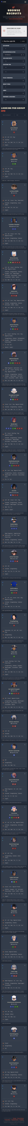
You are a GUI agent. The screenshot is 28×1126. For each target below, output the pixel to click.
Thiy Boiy (14, 1092)
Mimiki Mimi (14, 424)
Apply (23, 41)
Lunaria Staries (14, 942)
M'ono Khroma (14, 258)
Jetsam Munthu (14, 325)
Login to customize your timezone (15, 18)
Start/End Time (13, 64)
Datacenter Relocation (9, 52)
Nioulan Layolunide (14, 751)
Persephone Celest (14, 395)
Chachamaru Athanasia (14, 1002)
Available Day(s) (13, 58)
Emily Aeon (14, 911)
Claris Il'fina (14, 159)
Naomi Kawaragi (14, 844)
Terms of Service (20, 1118)
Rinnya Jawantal (14, 722)
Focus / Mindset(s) (13, 77)
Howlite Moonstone (14, 461)
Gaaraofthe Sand (14, 780)
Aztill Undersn (14, 588)
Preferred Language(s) (13, 96)
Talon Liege (14, 971)
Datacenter (13, 45)
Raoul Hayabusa (14, 1063)
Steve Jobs (14, 652)
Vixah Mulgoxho (14, 1034)
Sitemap (14, 1118)
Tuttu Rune (14, 813)
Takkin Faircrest (14, 877)
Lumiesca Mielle (14, 191)
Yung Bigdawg (14, 621)
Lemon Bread (14, 128)
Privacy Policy (7, 1119)
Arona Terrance (14, 557)
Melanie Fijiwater (14, 358)
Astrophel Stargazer (14, 689)
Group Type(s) (13, 84)
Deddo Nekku (14, 524)
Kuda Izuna (14, 291)
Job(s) (13, 90)
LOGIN (4, 2)
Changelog (21, 1119)
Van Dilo (14, 491)
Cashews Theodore (14, 224)
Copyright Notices (14, 1119)
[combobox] (14, 48)
